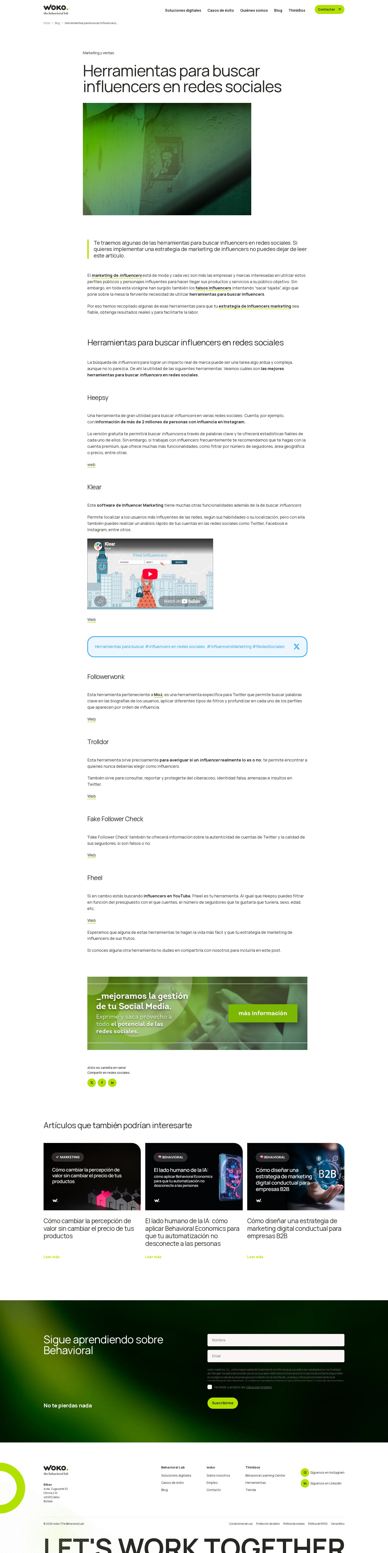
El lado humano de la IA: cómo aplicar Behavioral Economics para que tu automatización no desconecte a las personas (192, 1232)
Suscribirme (223, 1402)
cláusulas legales (259, 1387)
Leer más (52, 1256)
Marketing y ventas (98, 52)
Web (91, 619)
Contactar (330, 9)
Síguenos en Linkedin (326, 1483)
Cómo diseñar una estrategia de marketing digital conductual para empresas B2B (294, 1228)
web (91, 464)
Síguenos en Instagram (327, 1472)
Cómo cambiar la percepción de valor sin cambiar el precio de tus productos (89, 1228)
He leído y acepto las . (243, 1387)
